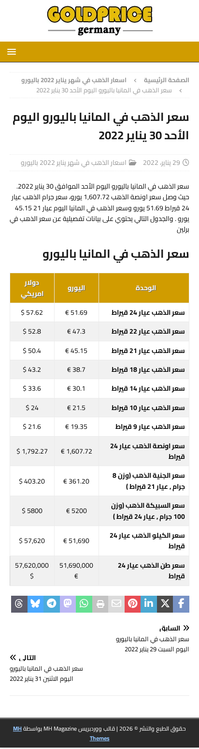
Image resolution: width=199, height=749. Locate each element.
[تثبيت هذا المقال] (133, 604)
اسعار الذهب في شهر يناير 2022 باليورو (74, 162)
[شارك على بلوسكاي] (36, 604)
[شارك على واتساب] (84, 604)
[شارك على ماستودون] (68, 604)
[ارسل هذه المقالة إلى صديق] (116, 604)
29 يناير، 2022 (161, 162)
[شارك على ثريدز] (19, 604)
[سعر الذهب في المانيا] (99, 36)
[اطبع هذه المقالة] (100, 604)
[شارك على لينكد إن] (149, 604)
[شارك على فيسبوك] (181, 604)
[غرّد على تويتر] (165, 604)
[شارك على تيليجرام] (51, 604)
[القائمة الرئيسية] (13, 51)
